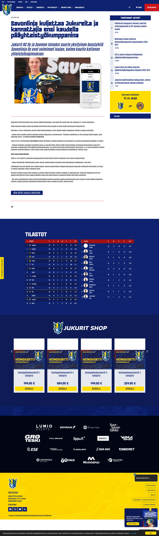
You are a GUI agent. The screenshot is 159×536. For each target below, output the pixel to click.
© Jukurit (11, 515)
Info (26, 2)
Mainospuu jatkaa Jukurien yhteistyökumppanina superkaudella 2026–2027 (131, 42)
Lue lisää (133, 533)
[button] (12, 358)
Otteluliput (151, 7)
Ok (151, 533)
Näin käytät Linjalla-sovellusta (26, 192)
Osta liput (117, 116)
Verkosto (40, 7)
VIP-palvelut (52, 7)
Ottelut (30, 7)
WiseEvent (34, 515)
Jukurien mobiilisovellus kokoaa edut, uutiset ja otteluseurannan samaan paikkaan (132, 81)
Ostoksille (29, 388)
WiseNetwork (48, 515)
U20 (3, 2)
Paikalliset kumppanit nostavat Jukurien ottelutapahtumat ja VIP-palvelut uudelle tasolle (131, 26)
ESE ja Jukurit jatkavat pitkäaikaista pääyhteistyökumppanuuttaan (128, 56)
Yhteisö (20, 2)
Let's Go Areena (11, 2)
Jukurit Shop (66, 7)
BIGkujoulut (79, 7)
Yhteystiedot (34, 2)
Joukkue (19, 7)
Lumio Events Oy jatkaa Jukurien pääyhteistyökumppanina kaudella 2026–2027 (132, 68)
